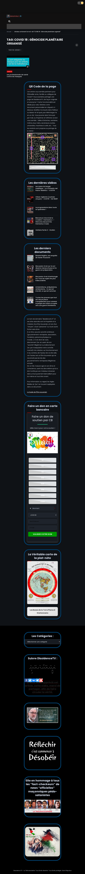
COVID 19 (9, 71)
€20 (42, 484)
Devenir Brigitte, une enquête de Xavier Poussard (46, 257)
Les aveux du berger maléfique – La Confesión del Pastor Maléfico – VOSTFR (46, 188)
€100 (42, 496)
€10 (42, 478)
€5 (42, 472)
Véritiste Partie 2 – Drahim (45, 230)
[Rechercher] (9, 21)
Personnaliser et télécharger (42, 167)
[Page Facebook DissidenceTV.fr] (26, 680)
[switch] (80, 3)
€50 (42, 490)
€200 (42, 501)
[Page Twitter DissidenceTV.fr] (30, 680)
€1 (42, 460)
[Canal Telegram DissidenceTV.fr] (37, 680)
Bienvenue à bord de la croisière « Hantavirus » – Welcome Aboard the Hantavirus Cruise (44, 221)
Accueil (9, 31)
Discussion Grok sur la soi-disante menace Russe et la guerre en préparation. (45, 268)
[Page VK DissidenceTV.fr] (33, 680)
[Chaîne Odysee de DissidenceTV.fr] (41, 680)
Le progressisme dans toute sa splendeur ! (46, 208)
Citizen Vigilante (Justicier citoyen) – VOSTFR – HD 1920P (46, 198)
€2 (42, 466)
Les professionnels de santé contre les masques (17, 76)
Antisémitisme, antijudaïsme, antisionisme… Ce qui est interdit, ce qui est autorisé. (46, 289)
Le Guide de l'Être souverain (37, 392)
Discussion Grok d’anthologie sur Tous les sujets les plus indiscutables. (46, 279)
